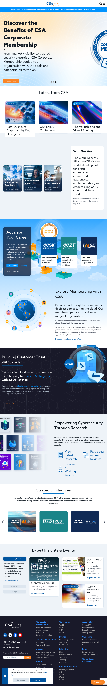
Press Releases (88, 627)
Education (64, 649)
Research (40, 649)
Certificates (64, 622)
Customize (21, 680)
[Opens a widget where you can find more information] (97, 682)
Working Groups (43, 645)
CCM (61, 672)
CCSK (61, 627)
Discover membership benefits (68, 339)
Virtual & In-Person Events (52, 178)
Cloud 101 (63, 662)
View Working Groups (45, 655)
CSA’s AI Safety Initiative (11, 175)
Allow (38, 680)
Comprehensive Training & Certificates (51, 170)
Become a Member (44, 635)
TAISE (61, 625)
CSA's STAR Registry (37, 376)
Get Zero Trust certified (11, 182)
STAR (61, 677)
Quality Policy (88, 632)
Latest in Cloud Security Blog (51, 185)
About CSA (87, 622)
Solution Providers (43, 627)
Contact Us (86, 625)
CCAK (61, 630)
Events (62, 637)
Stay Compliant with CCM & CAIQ (31, 170)
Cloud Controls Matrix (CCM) (29, 386)
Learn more (11, 271)
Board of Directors (89, 640)
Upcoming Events (66, 640)
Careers (85, 645)
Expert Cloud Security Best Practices (30, 186)
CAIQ (61, 674)
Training (23, 265)
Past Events (64, 645)
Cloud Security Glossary (89, 660)
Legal (84, 649)
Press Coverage (88, 630)
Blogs (14, 591)
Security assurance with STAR (12, 168)
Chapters (40, 642)
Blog (61, 652)
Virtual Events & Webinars (65, 656)
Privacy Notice (88, 652)
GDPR (61, 679)
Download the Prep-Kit (14, 61)
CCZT (61, 632)
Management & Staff (90, 642)
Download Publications (45, 652)
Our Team (87, 637)
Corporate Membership (42, 623)
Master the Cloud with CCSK (32, 178)
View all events (9, 580)
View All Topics (42, 657)
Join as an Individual (46, 639)
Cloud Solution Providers (42, 631)
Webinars (14, 586)
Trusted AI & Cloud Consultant (44, 666)
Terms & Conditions (90, 654)
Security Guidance (66, 669)
